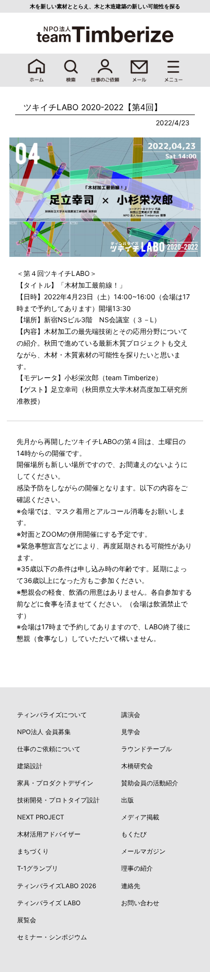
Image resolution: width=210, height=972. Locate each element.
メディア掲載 (140, 817)
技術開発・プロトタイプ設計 (58, 800)
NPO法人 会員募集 (44, 732)
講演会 (130, 715)
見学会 (130, 732)
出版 (127, 800)
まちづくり (33, 851)
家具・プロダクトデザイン (55, 783)
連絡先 (130, 886)
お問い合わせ (140, 903)
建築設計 (29, 766)
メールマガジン (143, 851)
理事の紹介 (137, 868)
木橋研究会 (137, 766)
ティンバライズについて (52, 715)
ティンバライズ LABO (49, 903)
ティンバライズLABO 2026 (56, 886)
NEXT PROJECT (40, 817)
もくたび (134, 834)
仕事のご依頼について (49, 749)
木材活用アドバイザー (49, 834)
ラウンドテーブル (146, 749)
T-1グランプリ (37, 868)
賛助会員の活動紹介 (149, 783)
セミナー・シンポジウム (52, 937)
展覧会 (26, 920)
